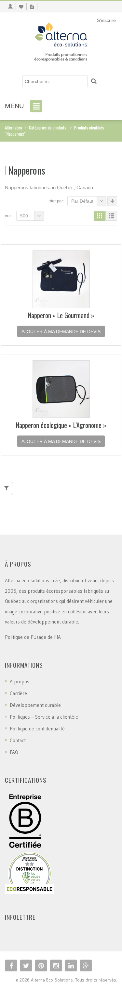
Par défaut (82, 201)
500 (24, 215)
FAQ (14, 752)
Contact (18, 740)
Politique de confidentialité (37, 728)
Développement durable (35, 705)
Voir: (9, 215)
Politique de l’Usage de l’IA (33, 637)
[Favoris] (21, 6)
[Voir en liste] (111, 216)
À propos (19, 681)
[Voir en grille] (99, 216)
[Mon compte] (10, 6)
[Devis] (31, 6)
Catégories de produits (47, 127)
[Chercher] (94, 81)
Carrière (18, 693)
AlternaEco (13, 127)
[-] (61, 40)
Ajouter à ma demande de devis (61, 331)
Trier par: (56, 200)
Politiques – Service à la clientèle (44, 717)
